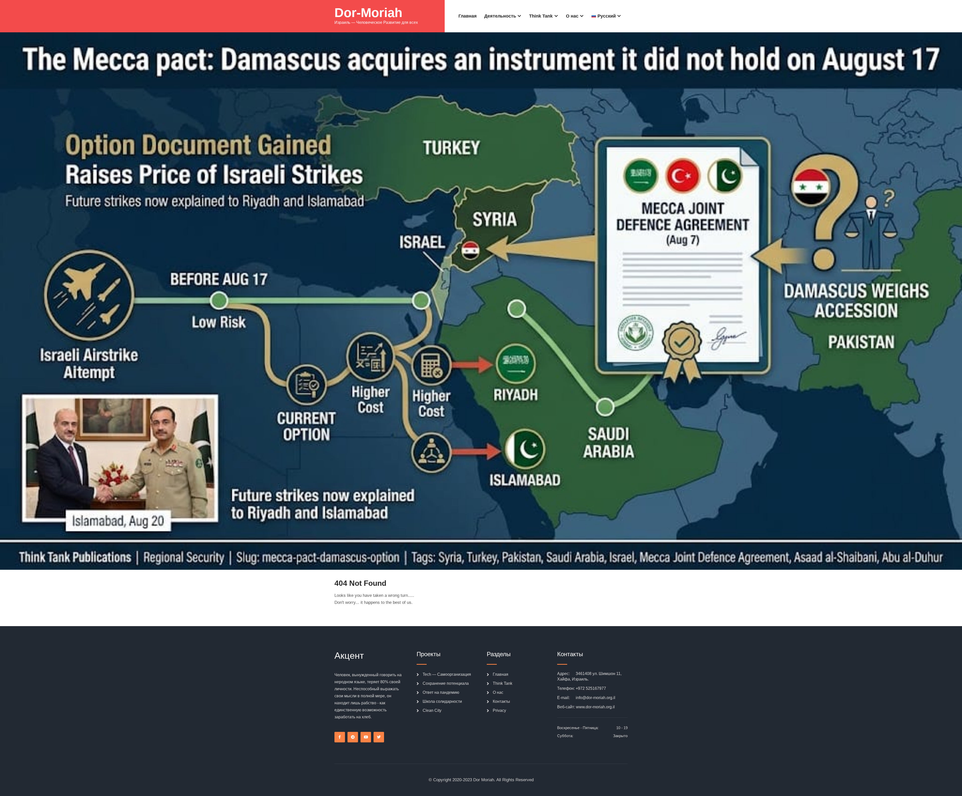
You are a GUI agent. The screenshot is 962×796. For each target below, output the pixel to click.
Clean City (432, 710)
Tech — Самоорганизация (447, 674)
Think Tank (541, 16)
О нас (572, 16)
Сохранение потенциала (446, 683)
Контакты (501, 701)
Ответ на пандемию (441, 692)
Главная (467, 16)
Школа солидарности (442, 701)
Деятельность (500, 16)
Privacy (499, 710)
